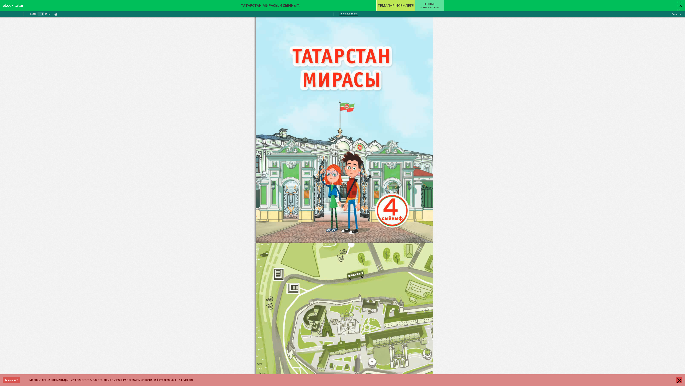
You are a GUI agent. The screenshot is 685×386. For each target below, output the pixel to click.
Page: (33, 13)
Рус (679, 5)
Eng (679, 2)
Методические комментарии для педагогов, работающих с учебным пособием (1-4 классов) (99, 380)
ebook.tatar (13, 5)
